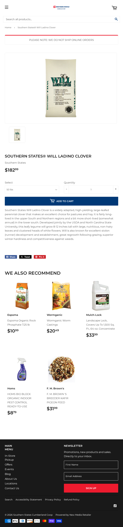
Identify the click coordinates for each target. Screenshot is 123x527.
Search (8, 499)
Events (9, 469)
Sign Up (91, 488)
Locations (11, 483)
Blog (8, 474)
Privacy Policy (53, 499)
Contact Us (12, 488)
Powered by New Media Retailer (73, 515)
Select (9, 182)
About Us (11, 478)
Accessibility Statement (29, 499)
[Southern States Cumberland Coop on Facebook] (115, 506)
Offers (8, 464)
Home (8, 27)
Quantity (69, 182)
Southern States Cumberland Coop (33, 515)
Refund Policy (71, 499)
